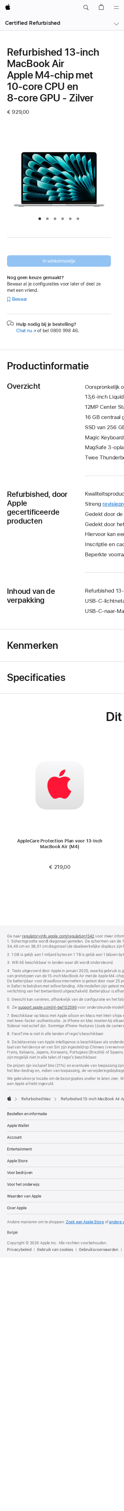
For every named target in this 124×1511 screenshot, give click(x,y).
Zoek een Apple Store (85, 1222)
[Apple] (9, 1098)
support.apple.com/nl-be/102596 (47, 1007)
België (12, 1232)
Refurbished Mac (36, 1099)
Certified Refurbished (32, 23)
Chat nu (26, 330)
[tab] (39, 218)
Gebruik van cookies (55, 1249)
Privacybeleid (19, 1249)
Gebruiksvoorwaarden (98, 1249)
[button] (85, 7)
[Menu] (116, 7)
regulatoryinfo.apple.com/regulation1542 (58, 936)
